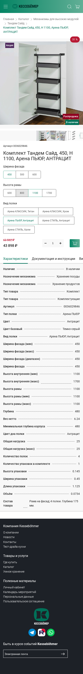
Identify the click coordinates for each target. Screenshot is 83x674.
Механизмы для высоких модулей (56, 19)
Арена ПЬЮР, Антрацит (20, 220)
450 (9, 174)
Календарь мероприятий (19, 592)
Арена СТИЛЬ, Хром (18, 229)
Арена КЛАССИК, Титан (20, 211)
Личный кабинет (14, 587)
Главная (8, 19)
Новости (9, 537)
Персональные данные (18, 596)
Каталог (23, 19)
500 (22, 174)
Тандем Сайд (15, 23)
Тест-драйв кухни (14, 546)
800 (22, 193)
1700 (49, 193)
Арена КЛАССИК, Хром (56, 211)
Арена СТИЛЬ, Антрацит (56, 220)
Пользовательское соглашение (23, 601)
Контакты (9, 542)
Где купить (10, 562)
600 (34, 174)
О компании (11, 532)
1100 (35, 193)
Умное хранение (13, 571)
